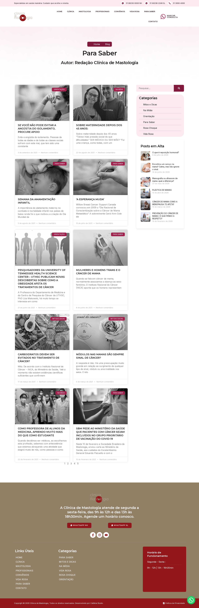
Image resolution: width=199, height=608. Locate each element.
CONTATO (153, 21)
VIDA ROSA (134, 11)
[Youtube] (106, 535)
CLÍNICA (70, 11)
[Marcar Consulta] (163, 16)
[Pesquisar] (179, 88)
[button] (191, 600)
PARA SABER (149, 11)
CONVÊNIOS (119, 11)
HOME (59, 11)
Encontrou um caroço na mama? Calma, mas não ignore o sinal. (165, 167)
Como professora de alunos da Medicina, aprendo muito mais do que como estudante (41, 432)
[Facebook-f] (93, 535)
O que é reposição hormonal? (165, 152)
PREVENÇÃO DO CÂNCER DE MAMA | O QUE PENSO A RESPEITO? (165, 216)
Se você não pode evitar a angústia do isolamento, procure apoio (37, 128)
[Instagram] (99, 535)
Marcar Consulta (172, 16)
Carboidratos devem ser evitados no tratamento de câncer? (38, 358)
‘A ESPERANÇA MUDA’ (90, 199)
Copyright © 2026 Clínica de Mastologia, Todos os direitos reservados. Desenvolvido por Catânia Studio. (58, 603)
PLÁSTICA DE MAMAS (162, 190)
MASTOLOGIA (85, 11)
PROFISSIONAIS (102, 11)
